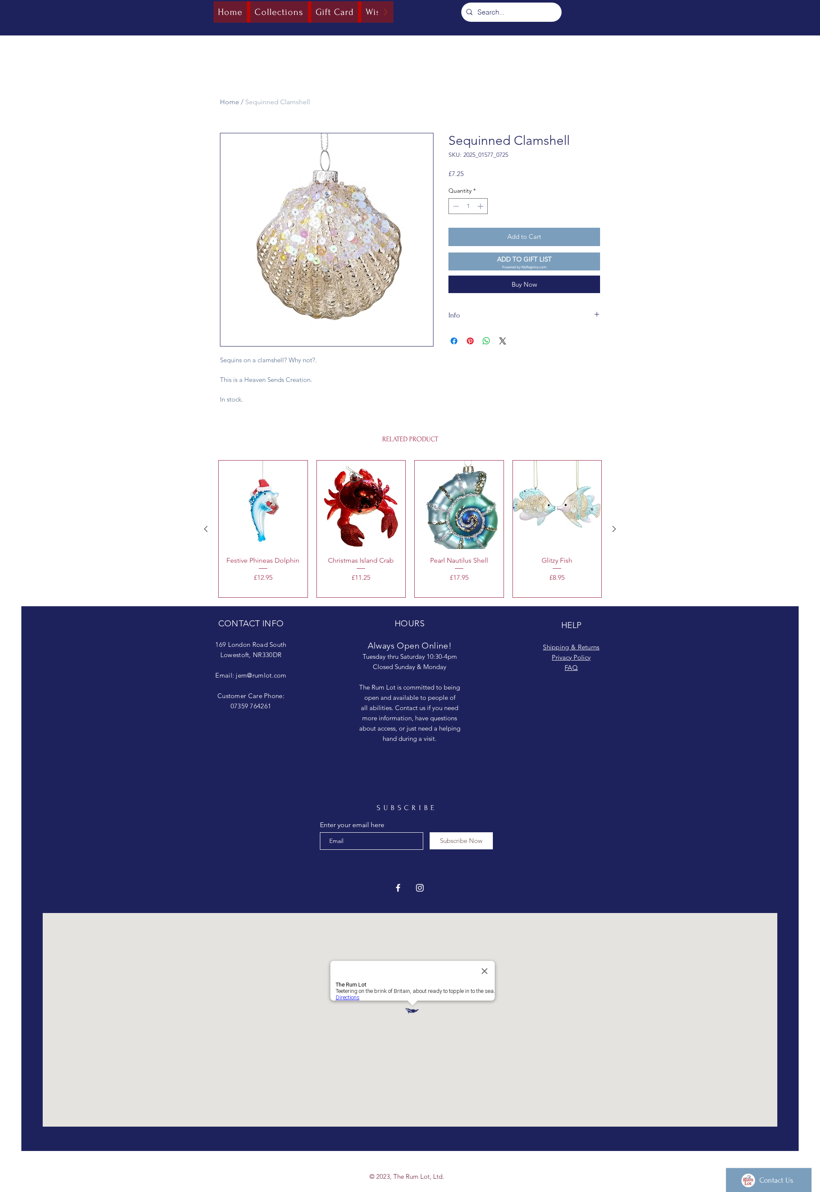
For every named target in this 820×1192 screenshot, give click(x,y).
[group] (410, 529)
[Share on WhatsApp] (486, 341)
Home (229, 102)
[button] (524, 261)
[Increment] (481, 206)
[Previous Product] (206, 529)
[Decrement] (455, 206)
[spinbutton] (468, 206)
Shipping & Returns (571, 647)
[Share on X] (503, 341)
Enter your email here (352, 825)
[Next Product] (614, 529)
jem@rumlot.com (261, 675)
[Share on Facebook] (454, 341)
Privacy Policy (571, 657)
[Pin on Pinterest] (470, 341)
